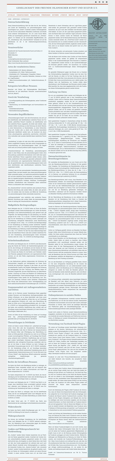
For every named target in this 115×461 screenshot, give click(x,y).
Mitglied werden (13, 459)
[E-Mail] (106, 2)
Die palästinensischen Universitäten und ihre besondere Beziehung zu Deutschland (98, 59)
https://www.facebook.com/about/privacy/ (61, 423)
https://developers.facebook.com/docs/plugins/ (62, 353)
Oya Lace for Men (93, 45)
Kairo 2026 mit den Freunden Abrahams (98, 55)
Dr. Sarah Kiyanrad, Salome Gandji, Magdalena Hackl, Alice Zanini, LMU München (98, 41)
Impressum (16, 19)
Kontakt (85, 15)
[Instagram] (103, 2)
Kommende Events (93, 43)
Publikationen (35, 15)
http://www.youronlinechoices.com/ (64, 80)
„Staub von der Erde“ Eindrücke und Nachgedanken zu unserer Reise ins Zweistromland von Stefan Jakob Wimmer (98, 57)
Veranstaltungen (23, 15)
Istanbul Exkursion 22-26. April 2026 (97, 51)
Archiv (78, 15)
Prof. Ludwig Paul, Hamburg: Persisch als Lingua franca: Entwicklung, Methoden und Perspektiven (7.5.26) (98, 47)
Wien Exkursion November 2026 (96, 53)
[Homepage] (96, 2)
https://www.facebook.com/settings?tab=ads (64, 441)
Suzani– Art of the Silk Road (95, 49)
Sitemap (35, 459)
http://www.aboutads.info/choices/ (71, 78)
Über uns (72, 15)
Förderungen (45, 15)
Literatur (63, 15)
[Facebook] (99, 2)
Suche (57, 459)
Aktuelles (11, 15)
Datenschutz (77, 459)
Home (9, 19)
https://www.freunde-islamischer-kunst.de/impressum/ (24, 63)
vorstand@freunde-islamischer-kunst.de (19, 59)
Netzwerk (55, 15)
